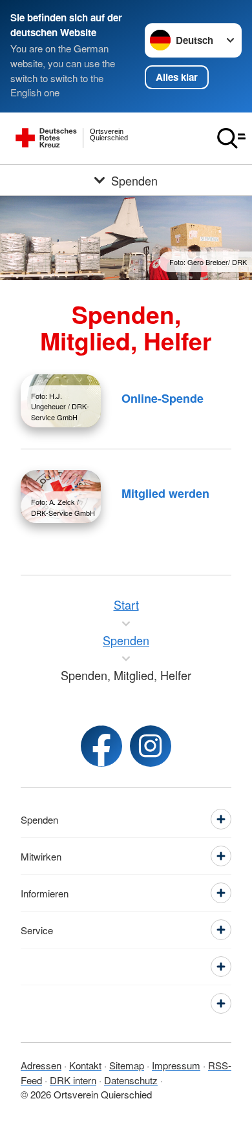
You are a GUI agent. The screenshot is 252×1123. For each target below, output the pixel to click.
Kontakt (85, 1065)
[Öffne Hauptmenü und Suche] (231, 138)
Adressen (41, 1065)
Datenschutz (131, 1080)
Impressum (176, 1065)
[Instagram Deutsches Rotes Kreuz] (150, 746)
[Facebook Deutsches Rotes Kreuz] (101, 746)
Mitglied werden (165, 493)
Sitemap (126, 1065)
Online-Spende (162, 398)
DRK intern (73, 1080)
